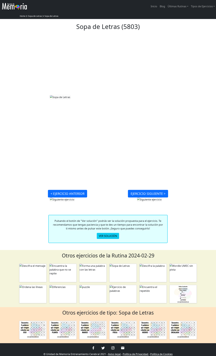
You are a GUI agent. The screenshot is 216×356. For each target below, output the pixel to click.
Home (22, 16)
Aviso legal (114, 354)
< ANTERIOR (67, 193)
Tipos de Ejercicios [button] (202, 6)
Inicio (154, 6)
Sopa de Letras (35, 16)
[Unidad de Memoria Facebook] (93, 348)
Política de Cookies (161, 354)
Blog (162, 6)
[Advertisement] (108, 64)
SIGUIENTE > (148, 193)
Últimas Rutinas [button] (177, 6)
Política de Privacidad (136, 354)
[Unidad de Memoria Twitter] (103, 348)
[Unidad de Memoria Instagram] (113, 348)
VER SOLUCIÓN (108, 236)
